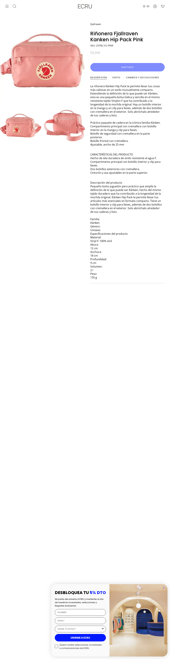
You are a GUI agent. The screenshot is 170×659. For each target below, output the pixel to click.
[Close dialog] (164, 587)
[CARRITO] (163, 6)
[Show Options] (102, 629)
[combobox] (79, 629)
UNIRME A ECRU (80, 637)
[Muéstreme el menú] (7, 6)
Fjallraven (95, 24)
